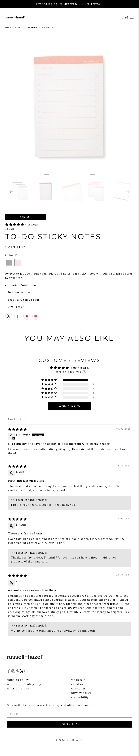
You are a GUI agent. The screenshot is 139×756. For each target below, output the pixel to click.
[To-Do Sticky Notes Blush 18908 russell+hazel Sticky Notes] (69, 105)
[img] (17, 429)
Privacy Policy (81, 692)
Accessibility (80, 697)
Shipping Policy (18, 679)
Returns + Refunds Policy (24, 684)
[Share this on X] (8, 316)
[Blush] (18, 262)
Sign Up (69, 724)
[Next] (92, 174)
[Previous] (46, 174)
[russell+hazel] (61, 17)
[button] (15, 224)
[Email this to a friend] (35, 316)
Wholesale (78, 679)
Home (9, 28)
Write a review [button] (69, 405)
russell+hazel (74, 740)
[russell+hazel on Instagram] (13, 671)
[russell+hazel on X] (22, 671)
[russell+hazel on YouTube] (26, 671)
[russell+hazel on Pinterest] (17, 671)
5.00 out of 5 (80, 367)
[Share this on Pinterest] (26, 316)
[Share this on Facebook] (17, 316)
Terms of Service (18, 688)
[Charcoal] (9, 262)
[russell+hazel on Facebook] (8, 671)
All (19, 28)
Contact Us (78, 688)
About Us (77, 684)
